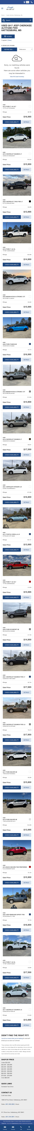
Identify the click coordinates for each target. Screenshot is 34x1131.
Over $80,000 (5, 1078)
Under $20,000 (5, 1062)
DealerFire (4, 1123)
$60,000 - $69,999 (6, 1073)
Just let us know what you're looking (12, 1038)
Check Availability (12, 122)
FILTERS (9, 36)
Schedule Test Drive (7, 1086)
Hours (17, 1104)
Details (26, 122)
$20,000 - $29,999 (6, 1065)
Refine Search (9, 49)
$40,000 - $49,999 (6, 1069)
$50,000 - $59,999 (6, 1071)
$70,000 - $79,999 (6, 1075)
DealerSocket (15, 1123)
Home (3, 15)
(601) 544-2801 (9, 1117)
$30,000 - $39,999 (6, 1067)
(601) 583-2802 (9, 1104)
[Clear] (9, 40)
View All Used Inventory (17, 76)
